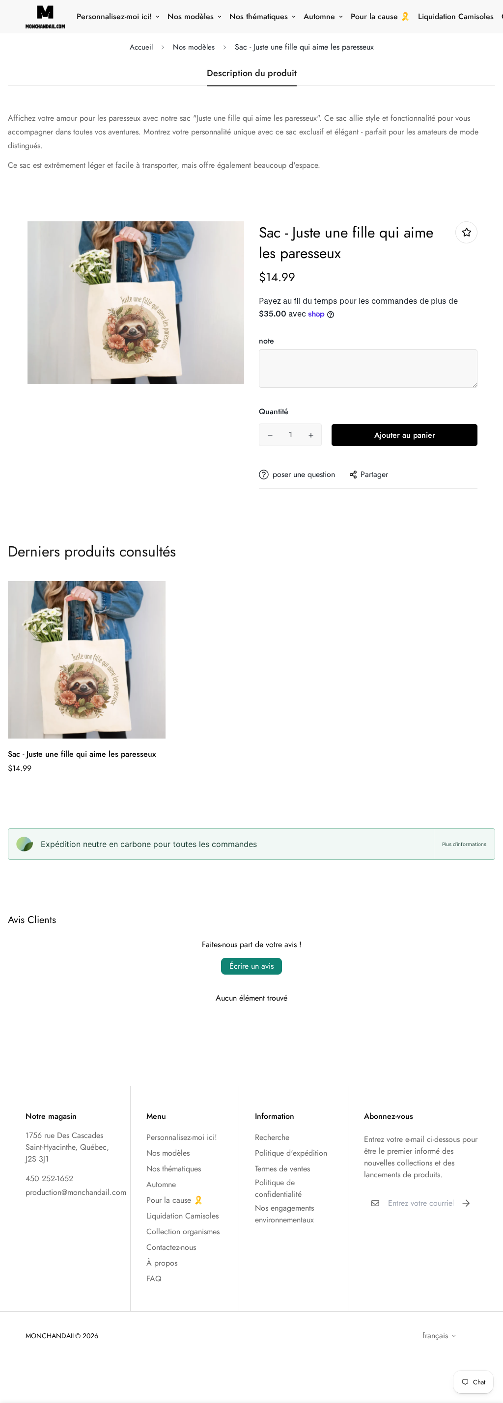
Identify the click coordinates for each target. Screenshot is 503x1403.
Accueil (141, 47)
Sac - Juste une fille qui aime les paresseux (82, 754)
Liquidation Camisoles (456, 16)
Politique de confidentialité (278, 1188)
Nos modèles (191, 16)
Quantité (273, 411)
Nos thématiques (258, 16)
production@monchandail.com (76, 1192)
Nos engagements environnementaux (284, 1213)
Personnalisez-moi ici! (114, 16)
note (266, 340)
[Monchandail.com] (45, 16)
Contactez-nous (171, 1247)
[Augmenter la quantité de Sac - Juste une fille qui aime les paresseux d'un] (310, 435)
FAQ (154, 1278)
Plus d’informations (464, 844)
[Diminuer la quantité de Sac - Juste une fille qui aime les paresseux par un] (269, 435)
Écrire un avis (251, 966)
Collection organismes (183, 1231)
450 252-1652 (49, 1178)
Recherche (272, 1137)
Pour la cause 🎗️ (380, 16)
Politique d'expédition (291, 1153)
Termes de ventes (282, 1168)
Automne (319, 16)
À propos (161, 1263)
